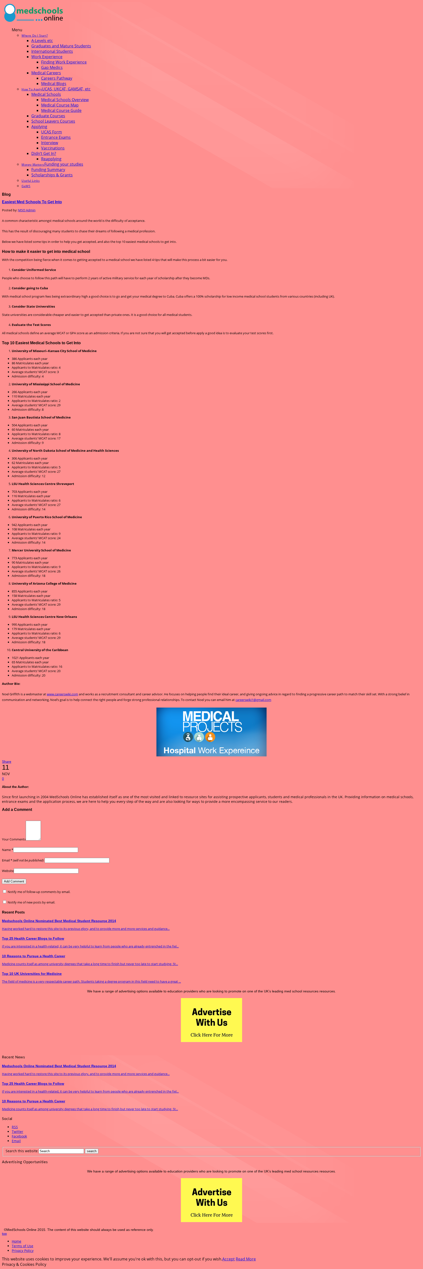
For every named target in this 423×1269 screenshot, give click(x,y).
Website (8, 871)
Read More (246, 1259)
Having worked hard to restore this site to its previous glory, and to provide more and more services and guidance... (86, 928)
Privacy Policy (23, 1250)
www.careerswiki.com (62, 694)
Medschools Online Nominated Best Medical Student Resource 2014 (59, 921)
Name (7, 850)
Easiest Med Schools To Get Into (32, 202)
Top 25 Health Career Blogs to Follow (33, 938)
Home (16, 1241)
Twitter (17, 1131)
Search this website (22, 1151)
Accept (228, 1259)
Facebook (19, 1136)
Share (6, 762)
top (4, 1234)
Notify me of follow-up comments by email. (39, 892)
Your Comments (14, 839)
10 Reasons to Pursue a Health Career (33, 956)
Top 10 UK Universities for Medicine (32, 974)
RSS (15, 1127)
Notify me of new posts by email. (31, 902)
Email (23, 860)
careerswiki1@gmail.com (253, 700)
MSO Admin (26, 210)
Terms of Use (22, 1246)
